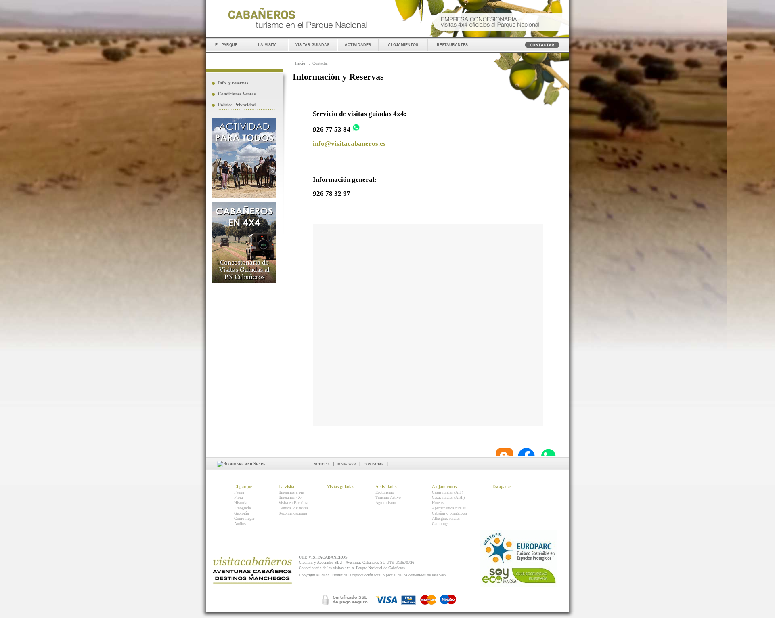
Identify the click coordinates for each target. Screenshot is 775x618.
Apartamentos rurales (449, 508)
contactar (374, 463)
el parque (226, 44)
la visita (267, 44)
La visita (286, 486)
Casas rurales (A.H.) (448, 497)
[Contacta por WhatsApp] (356, 129)
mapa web (346, 463)
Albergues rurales (446, 518)
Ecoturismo (384, 492)
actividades (358, 44)
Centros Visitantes (293, 508)
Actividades (386, 486)
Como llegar (244, 518)
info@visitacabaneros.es (349, 143)
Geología (241, 513)
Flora (238, 497)
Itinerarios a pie (291, 492)
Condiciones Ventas (237, 93)
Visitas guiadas (340, 486)
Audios (240, 523)
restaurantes (452, 44)
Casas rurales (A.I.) (447, 492)
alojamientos (403, 44)
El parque (243, 486)
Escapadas (501, 486)
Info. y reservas (233, 82)
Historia (240, 502)
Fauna (239, 492)
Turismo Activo (388, 497)
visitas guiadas (312, 44)
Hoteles (438, 502)
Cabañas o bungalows (449, 513)
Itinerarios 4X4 (291, 497)
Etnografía (242, 508)
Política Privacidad (237, 104)
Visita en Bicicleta (293, 502)
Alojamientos (444, 486)
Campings (440, 523)
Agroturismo (385, 502)
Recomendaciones (293, 513)
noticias (321, 463)
